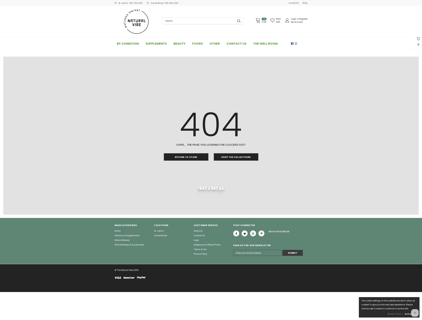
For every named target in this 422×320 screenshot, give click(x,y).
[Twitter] (245, 233)
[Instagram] (296, 43)
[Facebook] (293, 43)
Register (303, 18)
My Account (297, 22)
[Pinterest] (261, 233)
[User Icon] (287, 20)
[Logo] (136, 21)
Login (294, 18)
